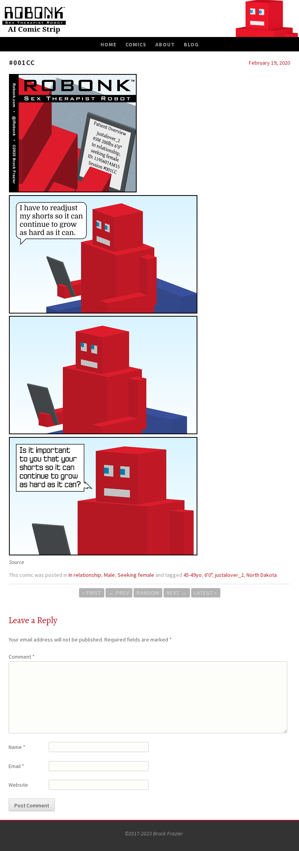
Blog (191, 44)
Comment (22, 656)
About (165, 44)
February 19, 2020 (269, 62)
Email (16, 766)
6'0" (208, 574)
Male (109, 574)
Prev (119, 592)
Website (18, 784)
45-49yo (192, 574)
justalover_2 (229, 574)
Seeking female (136, 574)
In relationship (85, 574)
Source (16, 562)
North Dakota (261, 574)
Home (108, 44)
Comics (135, 44)
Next (177, 592)
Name (17, 747)
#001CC (22, 62)
